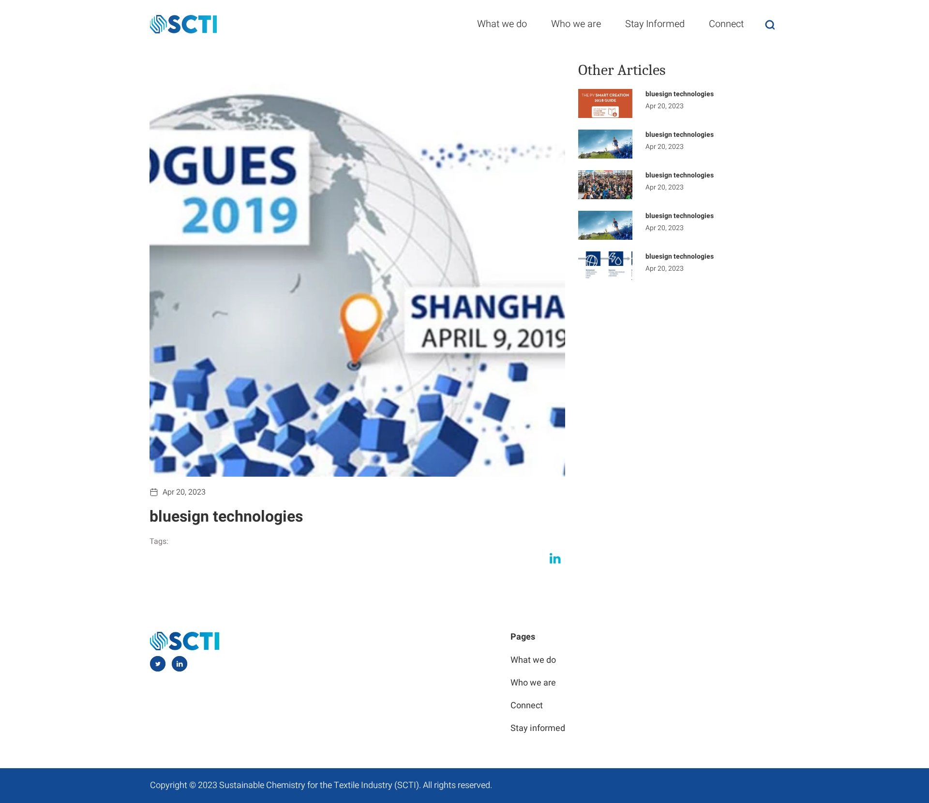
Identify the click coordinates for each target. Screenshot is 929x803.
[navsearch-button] (770, 24)
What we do (502, 24)
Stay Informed (655, 24)
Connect (726, 24)
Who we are (576, 24)
